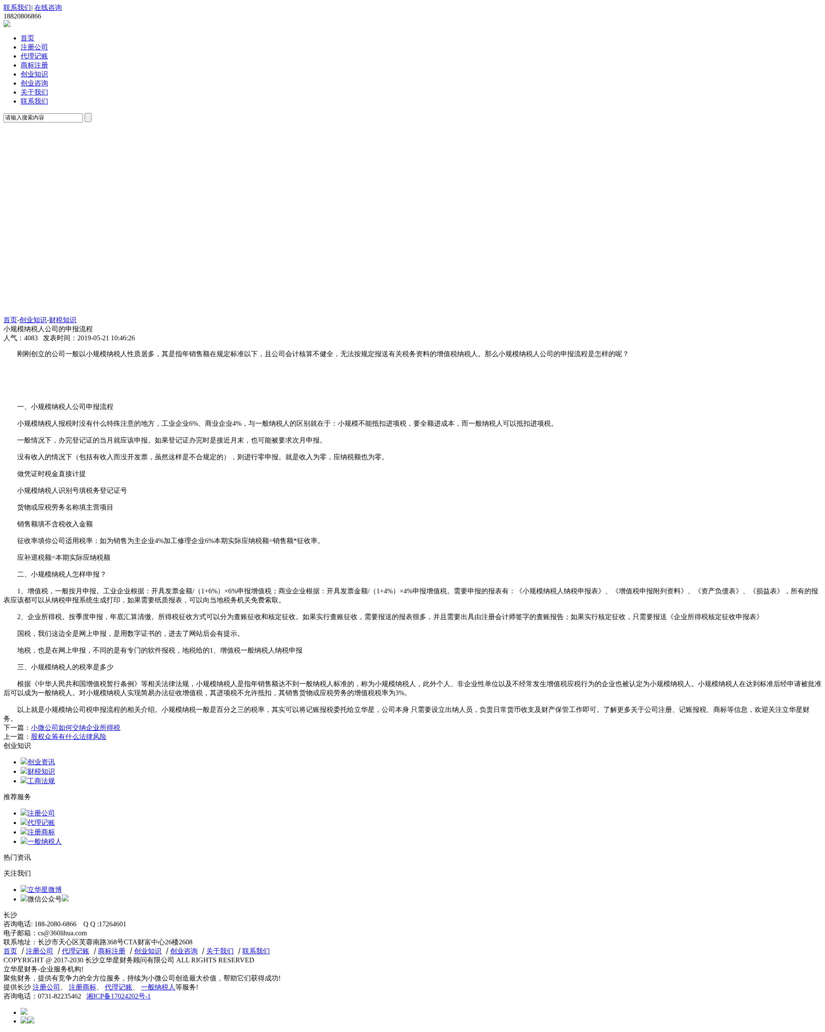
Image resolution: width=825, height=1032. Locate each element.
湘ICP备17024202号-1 (118, 996)
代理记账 (34, 56)
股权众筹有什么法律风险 (69, 736)
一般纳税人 (45, 841)
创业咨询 (34, 83)
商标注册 (34, 65)
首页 (27, 38)
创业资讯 (41, 762)
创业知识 (34, 74)
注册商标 (41, 832)
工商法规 (41, 781)
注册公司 (34, 47)
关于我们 (34, 92)
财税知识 (62, 320)
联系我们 (17, 7)
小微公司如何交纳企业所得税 (75, 727)
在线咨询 (48, 7)
